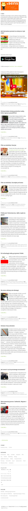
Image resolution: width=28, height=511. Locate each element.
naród (7, 246)
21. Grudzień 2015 (4, 102)
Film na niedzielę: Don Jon (8, 145)
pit (9, 246)
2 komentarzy (23, 176)
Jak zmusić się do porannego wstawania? (13, 369)
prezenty (2, 105)
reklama (2, 319)
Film (6, 176)
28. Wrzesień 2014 (5, 175)
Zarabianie (14, 137)
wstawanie (22, 394)
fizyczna (7, 394)
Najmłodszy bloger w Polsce (19, 493)
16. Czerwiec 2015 (4, 136)
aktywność (17, 392)
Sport (10, 392)
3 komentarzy (4, 284)
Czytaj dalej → (4, 132)
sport (18, 394)
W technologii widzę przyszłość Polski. (12, 253)
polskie (14, 283)
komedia (18, 204)
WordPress (5, 508)
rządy (21, 246)
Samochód (8, 460)
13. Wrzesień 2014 (5, 243)
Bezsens (6, 506)
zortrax (25, 283)
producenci (18, 283)
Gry (16, 103)
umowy (5, 363)
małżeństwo (22, 204)
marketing (23, 318)
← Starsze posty (4, 440)
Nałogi (15, 456)
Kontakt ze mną (4, 447)
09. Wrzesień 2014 (5, 391)
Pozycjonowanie (17, 458)
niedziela (18, 176)
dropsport (22, 392)
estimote (5, 283)
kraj (5, 246)
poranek (11, 394)
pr (25, 318)
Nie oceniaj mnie (4, 495)
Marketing (10, 318)
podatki (12, 246)
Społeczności (23, 244)
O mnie (10, 447)
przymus (15, 394)
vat (23, 246)
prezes (2, 434)
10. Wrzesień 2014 (5, 360)
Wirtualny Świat (14, 281)
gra (23, 103)
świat (22, 283)
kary (23, 362)
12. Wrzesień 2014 (5, 280)
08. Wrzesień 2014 (5, 431)
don (11, 176)
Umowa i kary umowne (8, 326)
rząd (19, 246)
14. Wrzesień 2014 (5, 202)
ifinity (11, 283)
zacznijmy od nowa (19, 205)
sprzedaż (10, 319)
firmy (8, 283)
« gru (2, 484)
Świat (9, 281)
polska (21, 137)
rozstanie (13, 205)
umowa (2, 363)
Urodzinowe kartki (4, 497)
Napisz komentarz (17, 105)
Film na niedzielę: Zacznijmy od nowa (12, 182)
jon (15, 176)
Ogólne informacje (13, 244)
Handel (6, 318)
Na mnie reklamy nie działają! (10, 290)
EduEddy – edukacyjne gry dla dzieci (8, 491)
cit (3, 246)
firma (21, 433)
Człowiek (7, 137)
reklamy (6, 319)
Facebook (13, 103)
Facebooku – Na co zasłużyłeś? (15, 66)
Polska (10, 137)
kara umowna (19, 362)
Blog (8, 454)
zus (25, 246)
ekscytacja (3, 394)
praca (24, 137)
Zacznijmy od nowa (13, 150)
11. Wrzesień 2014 (5, 317)
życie (2, 139)
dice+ (2, 283)
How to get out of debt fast (6, 493)
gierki (21, 103)
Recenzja (9, 204)
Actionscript (7, 103)
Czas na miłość (21, 150)
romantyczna (7, 205)
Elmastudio (16, 506)
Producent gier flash (13, 495)
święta (11, 105)
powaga (24, 433)
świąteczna (7, 105)
